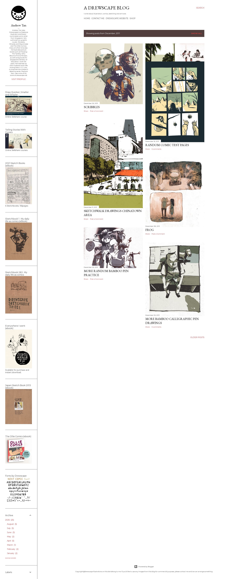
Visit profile (19, 79)
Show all (196, 33)
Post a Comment (96, 111)
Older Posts (197, 337)
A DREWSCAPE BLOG (106, 8)
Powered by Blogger (146, 567)
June (10, 532)
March (11, 545)
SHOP (132, 18)
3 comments (156, 149)
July (10, 528)
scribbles (92, 107)
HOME (87, 18)
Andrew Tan (18, 25)
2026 (9, 520)
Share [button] (86, 111)
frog (149, 230)
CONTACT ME (98, 18)
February (12, 549)
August (11, 524)
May (10, 536)
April (10, 541)
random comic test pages (167, 145)
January (12, 553)
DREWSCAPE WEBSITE (117, 18)
